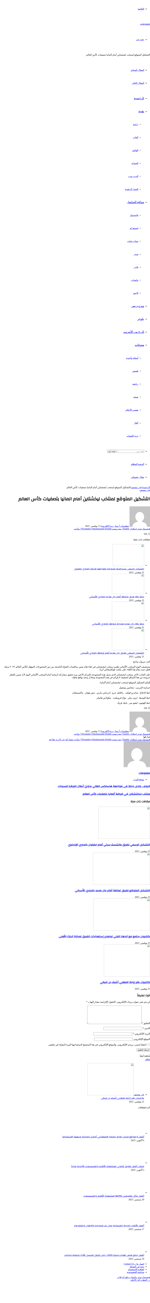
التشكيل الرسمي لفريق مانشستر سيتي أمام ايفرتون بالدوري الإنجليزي (109, 844)
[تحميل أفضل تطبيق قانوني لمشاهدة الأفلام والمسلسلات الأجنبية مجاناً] (128, 1163)
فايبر (136, 267)
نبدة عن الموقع (137, 1266)
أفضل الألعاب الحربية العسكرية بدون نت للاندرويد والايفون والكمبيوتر (109, 1225)
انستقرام (134, 228)
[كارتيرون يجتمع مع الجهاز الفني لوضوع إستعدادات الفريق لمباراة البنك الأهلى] (122, 929)
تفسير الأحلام (132, 410)
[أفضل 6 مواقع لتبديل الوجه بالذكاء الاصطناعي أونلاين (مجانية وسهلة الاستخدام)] (128, 1133)
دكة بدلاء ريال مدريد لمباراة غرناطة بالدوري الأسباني (118, 624)
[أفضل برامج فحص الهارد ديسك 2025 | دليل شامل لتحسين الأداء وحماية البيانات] (128, 1251)
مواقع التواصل (135, 202)
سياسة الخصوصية (135, 1272)
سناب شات (132, 241)
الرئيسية (139, 98)
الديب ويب (133, 176)
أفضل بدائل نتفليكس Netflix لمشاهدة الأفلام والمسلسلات (113, 1196)
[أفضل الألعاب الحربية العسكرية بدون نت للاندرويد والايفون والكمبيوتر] (128, 1222)
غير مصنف (136, 487)
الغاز (136, 423)
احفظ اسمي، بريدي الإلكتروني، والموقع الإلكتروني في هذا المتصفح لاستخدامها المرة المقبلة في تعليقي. (97, 1044)
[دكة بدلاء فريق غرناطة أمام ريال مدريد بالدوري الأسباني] (128, 593)
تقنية (141, 111)
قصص (135, 371)
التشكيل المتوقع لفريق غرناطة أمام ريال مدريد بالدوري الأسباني (112, 890)
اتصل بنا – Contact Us (134, 1264)
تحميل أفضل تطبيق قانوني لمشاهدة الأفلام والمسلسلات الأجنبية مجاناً (107, 1166)
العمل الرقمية (131, 189)
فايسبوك (134, 215)
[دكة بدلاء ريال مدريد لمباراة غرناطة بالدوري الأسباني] (128, 620)
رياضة (135, 384)
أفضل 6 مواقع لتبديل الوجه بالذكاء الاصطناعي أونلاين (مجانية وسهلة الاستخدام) (103, 1137)
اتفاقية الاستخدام (136, 1269)
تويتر (136, 254)
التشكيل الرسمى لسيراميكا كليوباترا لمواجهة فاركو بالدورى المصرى (109, 569)
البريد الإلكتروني (141, 1033)
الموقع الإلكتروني (141, 1039)
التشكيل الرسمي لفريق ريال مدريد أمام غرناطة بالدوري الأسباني (112, 653)
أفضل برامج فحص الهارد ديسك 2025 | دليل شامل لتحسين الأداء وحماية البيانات (104, 1255)
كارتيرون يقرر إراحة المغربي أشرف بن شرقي (125, 982)
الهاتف (135, 150)
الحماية (135, 163)
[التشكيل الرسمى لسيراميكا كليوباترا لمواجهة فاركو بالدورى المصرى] (128, 565)
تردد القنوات (132, 436)
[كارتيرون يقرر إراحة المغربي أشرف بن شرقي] (127, 975)
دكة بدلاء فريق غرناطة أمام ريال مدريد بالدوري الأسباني (116, 596)
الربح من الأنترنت (133, 331)
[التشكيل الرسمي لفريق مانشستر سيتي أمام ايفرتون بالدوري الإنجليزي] (124, 838)
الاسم (146, 1028)
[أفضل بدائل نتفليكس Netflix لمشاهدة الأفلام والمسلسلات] (128, 1192)
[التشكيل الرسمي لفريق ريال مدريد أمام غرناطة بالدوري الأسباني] (128, 649)
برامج (135, 124)
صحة (135, 397)
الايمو (135, 293)
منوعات (139, 344)
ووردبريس (137, 306)
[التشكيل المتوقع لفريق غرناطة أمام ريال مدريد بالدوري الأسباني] (121, 884)
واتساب (134, 280)
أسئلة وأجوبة (132, 358)
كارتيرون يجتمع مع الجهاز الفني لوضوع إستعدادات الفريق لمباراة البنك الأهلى (104, 936)
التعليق (146, 1023)
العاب (135, 137)
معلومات (124, 526)
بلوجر (140, 319)
